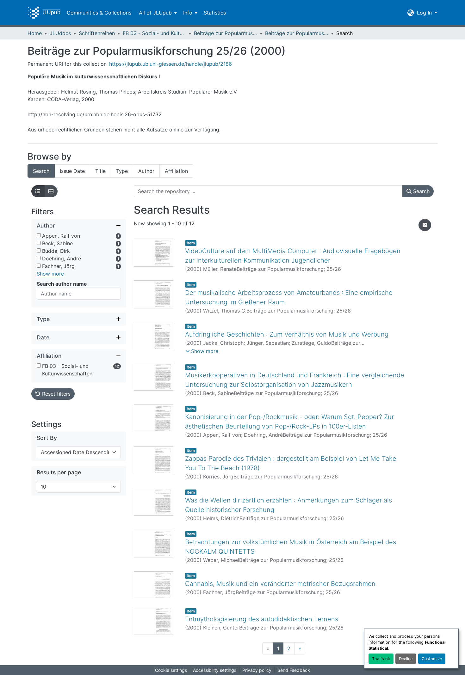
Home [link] (35, 33)
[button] (44, 12)
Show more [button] (50, 274)
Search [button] (421, 191)
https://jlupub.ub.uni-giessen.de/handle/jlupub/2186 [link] (170, 64)
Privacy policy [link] (256, 670)
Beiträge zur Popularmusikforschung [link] (225, 33)
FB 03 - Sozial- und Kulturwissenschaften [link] (154, 33)
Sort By (47, 438)
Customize (432, 658)
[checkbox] (39, 235)
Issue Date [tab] (72, 171)
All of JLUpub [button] (155, 12)
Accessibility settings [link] (214, 670)
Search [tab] (41, 171)
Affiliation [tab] (176, 171)
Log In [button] (425, 12)
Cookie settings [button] (171, 670)
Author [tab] (146, 171)
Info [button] (187, 12)
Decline (405, 658)
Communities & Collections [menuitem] (99, 12)
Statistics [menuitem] (215, 12)
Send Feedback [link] (293, 670)
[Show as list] (38, 191)
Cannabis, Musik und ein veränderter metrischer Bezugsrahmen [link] (280, 583)
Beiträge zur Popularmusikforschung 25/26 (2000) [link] (296, 33)
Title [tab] (100, 171)
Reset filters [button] (55, 394)
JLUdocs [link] (60, 33)
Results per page (59, 472)
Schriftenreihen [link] (97, 33)
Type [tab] (122, 171)
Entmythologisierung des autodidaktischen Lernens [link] (261, 619)
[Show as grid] (51, 191)
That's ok (381, 658)
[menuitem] (157, 12)
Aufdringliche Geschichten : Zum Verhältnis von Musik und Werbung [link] (286, 334)
